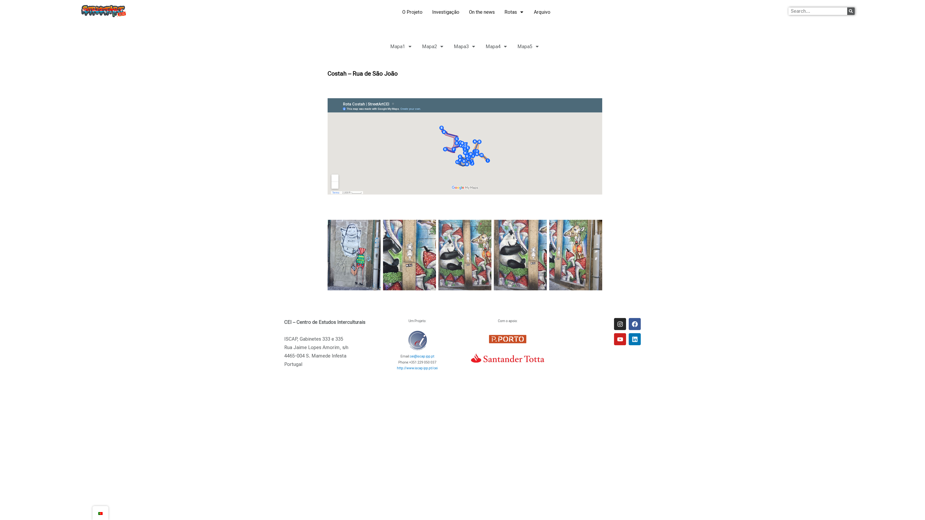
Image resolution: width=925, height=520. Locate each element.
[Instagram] (620, 324)
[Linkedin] (635, 339)
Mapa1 (397, 46)
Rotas (510, 12)
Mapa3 (461, 46)
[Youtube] (620, 339)
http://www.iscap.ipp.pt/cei (417, 368)
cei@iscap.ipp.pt (422, 356)
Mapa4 (493, 46)
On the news (482, 12)
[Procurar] (851, 11)
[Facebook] (635, 324)
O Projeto (412, 12)
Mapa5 (524, 46)
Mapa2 (429, 46)
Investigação (445, 12)
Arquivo (542, 12)
